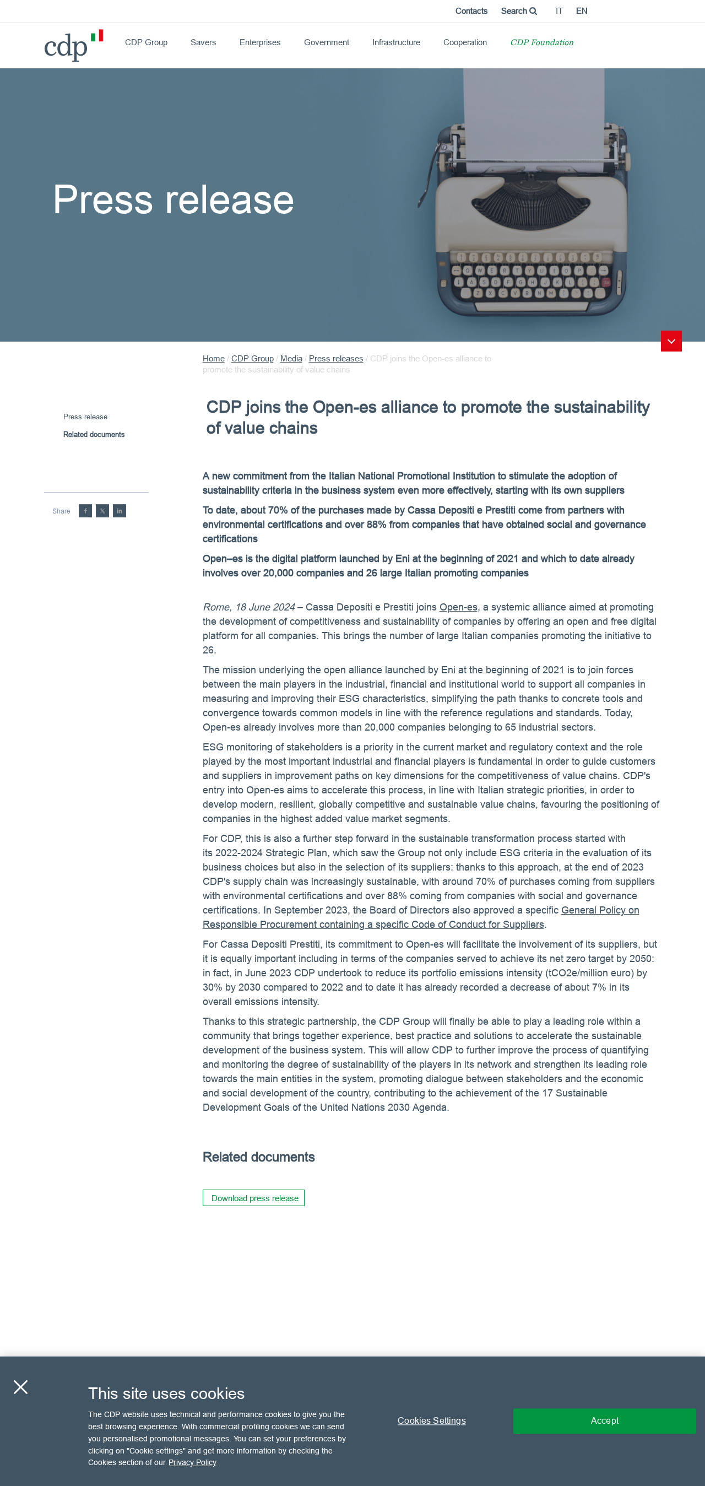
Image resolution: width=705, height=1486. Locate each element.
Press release (85, 416)
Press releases (336, 358)
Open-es (459, 607)
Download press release (255, 1198)
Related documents (94, 434)
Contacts (471, 10)
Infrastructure (396, 42)
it (559, 10)
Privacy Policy (192, 1461)
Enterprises (260, 42)
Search (515, 10)
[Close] (20, 1387)
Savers (203, 42)
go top (671, 341)
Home (214, 358)
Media (291, 358)
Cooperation (465, 42)
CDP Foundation (541, 43)
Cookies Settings (432, 1421)
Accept (605, 1421)
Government (326, 42)
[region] (352, 1421)
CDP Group (146, 42)
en (582, 10)
